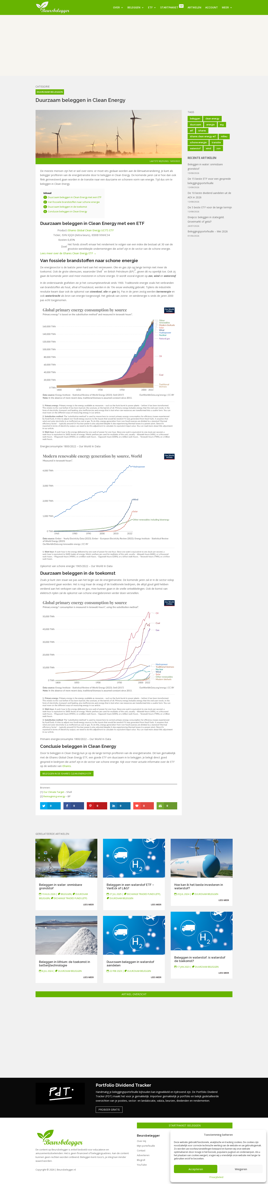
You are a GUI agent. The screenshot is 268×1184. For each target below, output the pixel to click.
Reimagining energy (54, 796)
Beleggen (133, 7)
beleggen (195, 118)
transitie (216, 142)
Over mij (141, 1141)
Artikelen (194, 7)
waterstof (195, 148)
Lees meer (88, 904)
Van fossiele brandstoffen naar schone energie (74, 202)
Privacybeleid (216, 1177)
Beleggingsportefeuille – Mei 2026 (208, 231)
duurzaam (195, 124)
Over (116, 7)
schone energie (198, 142)
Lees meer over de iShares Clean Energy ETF (67, 253)
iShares (66, 766)
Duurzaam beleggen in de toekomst (67, 206)
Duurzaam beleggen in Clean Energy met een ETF (74, 197)
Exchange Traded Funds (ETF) (70, 898)
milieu (224, 136)
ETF (150, 7)
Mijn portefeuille (146, 1145)
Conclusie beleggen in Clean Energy (67, 211)
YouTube (142, 1164)
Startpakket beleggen (185, 1125)
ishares (202, 130)
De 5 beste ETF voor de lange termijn (210, 207)
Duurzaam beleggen (50, 92)
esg (222, 124)
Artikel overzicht (134, 994)
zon (218, 148)
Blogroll (141, 1160)
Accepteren (196, 1169)
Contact (141, 1150)
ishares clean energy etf (203, 136)
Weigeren (241, 1169)
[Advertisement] (134, 45)
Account (211, 7)
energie (210, 124)
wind (208, 148)
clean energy (212, 118)
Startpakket (171, 7)
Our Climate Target (53, 792)
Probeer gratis (109, 1109)
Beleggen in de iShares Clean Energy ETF (66, 773)
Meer (225, 7)
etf (191, 130)
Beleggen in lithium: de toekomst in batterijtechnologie (64, 963)
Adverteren (143, 1155)
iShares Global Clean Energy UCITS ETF (91, 230)
